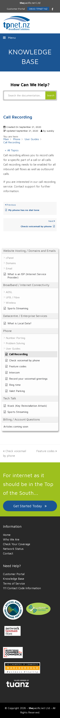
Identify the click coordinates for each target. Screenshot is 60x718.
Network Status (13, 548)
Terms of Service (14, 583)
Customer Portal (13, 574)
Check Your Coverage (16, 544)
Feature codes (45, 451)
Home (6, 535)
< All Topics (11, 150)
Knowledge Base (13, 578)
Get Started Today (27, 506)
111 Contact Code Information (22, 588)
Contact (8, 553)
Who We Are (11, 539)
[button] (30, 37)
